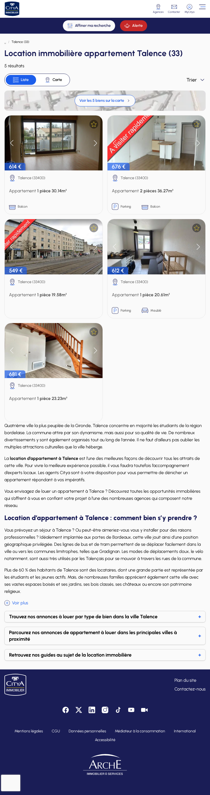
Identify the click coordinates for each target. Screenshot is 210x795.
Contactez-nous (190, 689)
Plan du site (185, 680)
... (5, 42)
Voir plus (20, 602)
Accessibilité (105, 740)
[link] (105, 100)
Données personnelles (87, 731)
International (185, 731)
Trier (191, 80)
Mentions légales (28, 731)
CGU (56, 731)
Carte (57, 79)
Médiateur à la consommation (140, 731)
